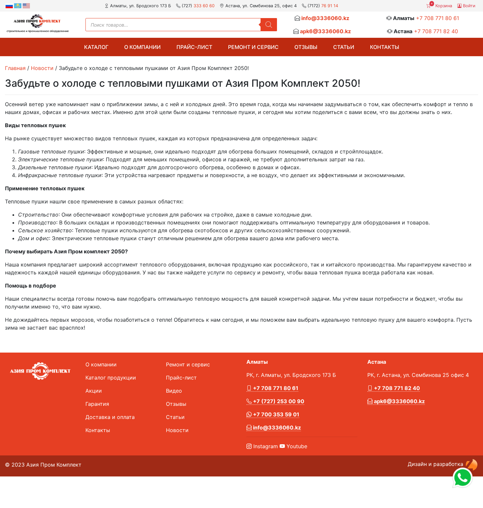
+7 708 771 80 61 (437, 18)
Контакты (384, 47)
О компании (142, 47)
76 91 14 (329, 5)
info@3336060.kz (325, 18)
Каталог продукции (110, 377)
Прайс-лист (194, 47)
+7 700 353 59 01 (275, 414)
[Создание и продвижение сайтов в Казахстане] (471, 464)
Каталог (96, 47)
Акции (93, 390)
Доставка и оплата (110, 417)
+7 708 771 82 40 (436, 31)
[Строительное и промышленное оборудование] (37, 23)
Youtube (296, 446)
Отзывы (305, 47)
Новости (42, 68)
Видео (174, 390)
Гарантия (97, 404)
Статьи (343, 47)
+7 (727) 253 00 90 (278, 401)
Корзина (441, 5)
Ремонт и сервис (253, 47)
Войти (468, 5)
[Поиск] (269, 24)
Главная (15, 68)
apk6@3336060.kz (325, 31)
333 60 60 (204, 5)
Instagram (265, 446)
